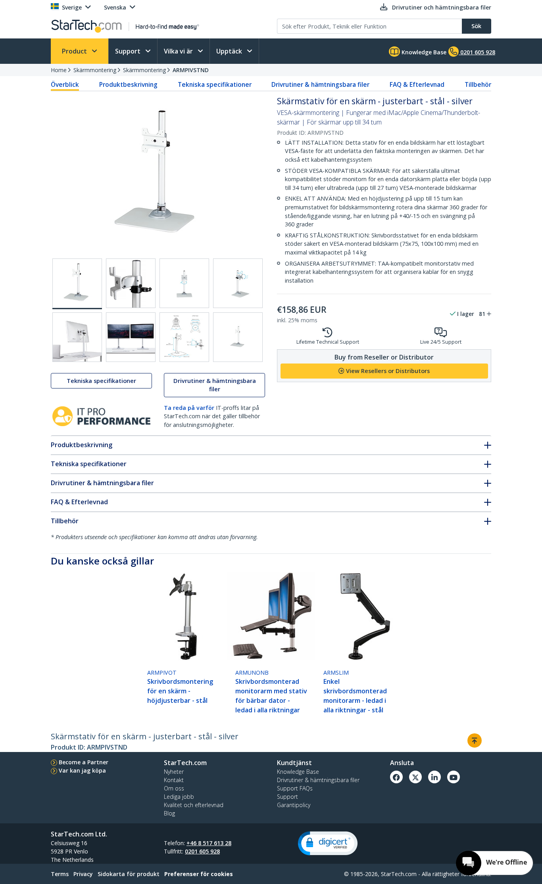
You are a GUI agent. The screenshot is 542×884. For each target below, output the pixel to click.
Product (75, 51)
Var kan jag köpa (82, 770)
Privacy (83, 874)
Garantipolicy (293, 805)
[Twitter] (415, 777)
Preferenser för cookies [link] (198, 874)
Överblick (65, 84)
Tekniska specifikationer (215, 84)
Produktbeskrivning (128, 84)
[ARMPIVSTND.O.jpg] (131, 337)
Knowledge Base (423, 52)
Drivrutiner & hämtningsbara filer (320, 84)
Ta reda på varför (189, 407)
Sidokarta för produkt (129, 874)
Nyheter (174, 771)
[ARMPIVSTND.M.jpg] (238, 283)
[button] (327, 843)
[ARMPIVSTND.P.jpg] (184, 337)
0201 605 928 (202, 851)
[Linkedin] (434, 777)
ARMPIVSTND (191, 70)
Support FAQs (295, 788)
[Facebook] (396, 777)
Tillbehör (478, 84)
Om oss (174, 788)
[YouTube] (453, 777)
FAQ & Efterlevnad (417, 84)
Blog (169, 813)
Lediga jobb (179, 796)
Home (59, 70)
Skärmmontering (94, 70)
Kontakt (174, 780)
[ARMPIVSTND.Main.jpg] (77, 283)
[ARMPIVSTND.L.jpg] (184, 283)
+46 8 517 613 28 (208, 843)
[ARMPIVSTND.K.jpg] (131, 283)
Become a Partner (83, 762)
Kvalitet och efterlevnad (193, 805)
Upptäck (230, 51)
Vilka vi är (179, 51)
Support (128, 51)
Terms (60, 874)
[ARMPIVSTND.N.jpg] (77, 337)
